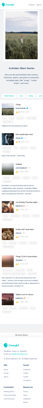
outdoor (26, 178)
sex (4, 243)
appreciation (7, 122)
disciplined (23, 308)
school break (31, 118)
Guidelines (27, 399)
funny (35, 178)
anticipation (15, 216)
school (33, 148)
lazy (21, 96)
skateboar (16, 178)
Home (6, 369)
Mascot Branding (10, 395)
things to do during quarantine (14, 274)
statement (6, 312)
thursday (26, 216)
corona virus (7, 270)
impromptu (7, 148)
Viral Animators (9, 399)
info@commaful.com (19, 354)
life (16, 148)
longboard (7, 181)
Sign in (6, 377)
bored (30, 270)
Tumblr (25, 377)
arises (33, 308)
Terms (25, 395)
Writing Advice (9, 391)
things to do (20, 270)
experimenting (8, 246)
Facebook (26, 369)
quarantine (32, 274)
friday (5, 216)
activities (20, 118)
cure (5, 308)
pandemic (24, 148)
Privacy (25, 391)
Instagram (27, 380)
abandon (13, 308)
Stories (6, 373)
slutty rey (12, 243)
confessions (7, 219)
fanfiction (23, 243)
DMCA (25, 402)
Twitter (25, 373)
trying (31, 96)
